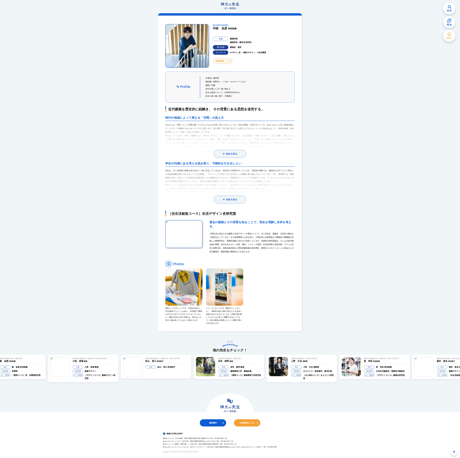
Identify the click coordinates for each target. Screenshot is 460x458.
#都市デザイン (249, 52)
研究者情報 (220, 61)
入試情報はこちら (247, 423)
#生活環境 (261, 52)
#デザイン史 (235, 52)
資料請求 (213, 423)
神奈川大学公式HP (175, 434)
